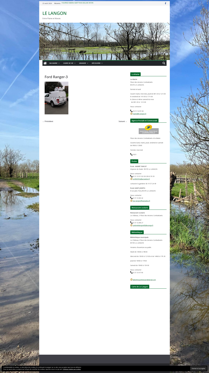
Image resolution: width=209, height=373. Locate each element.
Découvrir (96, 63)
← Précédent (47, 121)
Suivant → (123, 121)
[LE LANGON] (104, 24)
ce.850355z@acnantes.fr (141, 179)
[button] (58, 63)
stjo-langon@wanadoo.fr (141, 201)
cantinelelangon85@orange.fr (143, 225)
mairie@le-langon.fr (139, 114)
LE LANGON (54, 13)
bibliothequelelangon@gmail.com (144, 280)
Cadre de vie (68, 63)
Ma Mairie (53, 63)
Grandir (82, 63)
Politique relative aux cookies (72, 369)
